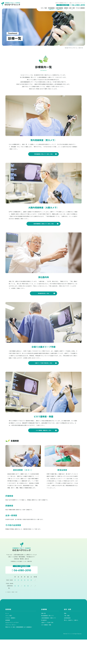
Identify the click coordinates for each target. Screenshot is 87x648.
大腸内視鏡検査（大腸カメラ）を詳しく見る (43, 223)
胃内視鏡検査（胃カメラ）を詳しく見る (43, 154)
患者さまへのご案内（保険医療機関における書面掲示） (19, 627)
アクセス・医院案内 (10, 618)
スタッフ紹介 (8, 615)
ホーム (7, 613)
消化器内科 (44, 620)
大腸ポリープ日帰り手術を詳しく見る (43, 363)
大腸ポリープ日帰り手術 (47, 622)
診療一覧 (43, 613)
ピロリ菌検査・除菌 (46, 625)
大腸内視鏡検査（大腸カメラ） (48, 618)
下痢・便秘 (66, 615)
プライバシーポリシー (10, 625)
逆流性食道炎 (67, 618)
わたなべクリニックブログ (11, 622)
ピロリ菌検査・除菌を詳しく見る (43, 430)
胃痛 (65, 613)
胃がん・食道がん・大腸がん (71, 620)
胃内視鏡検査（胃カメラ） (47, 615)
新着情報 (7, 620)
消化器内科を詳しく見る (43, 293)
